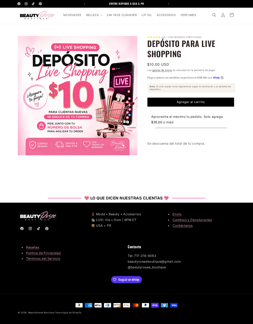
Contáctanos (183, 226)
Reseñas (32, 247)
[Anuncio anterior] (84, 3)
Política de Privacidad (43, 253)
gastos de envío (162, 70)
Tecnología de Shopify (68, 312)
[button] (94, 15)
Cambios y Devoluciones (192, 220)
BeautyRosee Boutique (41, 312)
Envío (177, 214)
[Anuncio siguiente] (168, 3)
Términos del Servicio (43, 258)
